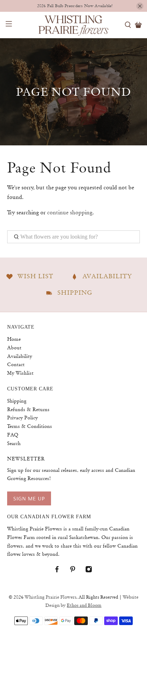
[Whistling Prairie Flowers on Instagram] (92, 571)
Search (14, 443)
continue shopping (69, 212)
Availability (19, 356)
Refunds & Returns (28, 409)
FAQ (12, 434)
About (14, 347)
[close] (139, 6)
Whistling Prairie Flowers (50, 597)
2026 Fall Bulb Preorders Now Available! (75, 6)
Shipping (16, 401)
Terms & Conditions (29, 426)
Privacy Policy (22, 417)
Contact (16, 364)
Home (14, 339)
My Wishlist (20, 373)
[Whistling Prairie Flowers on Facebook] (60, 571)
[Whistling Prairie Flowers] (73, 25)
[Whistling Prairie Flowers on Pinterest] (76, 571)
